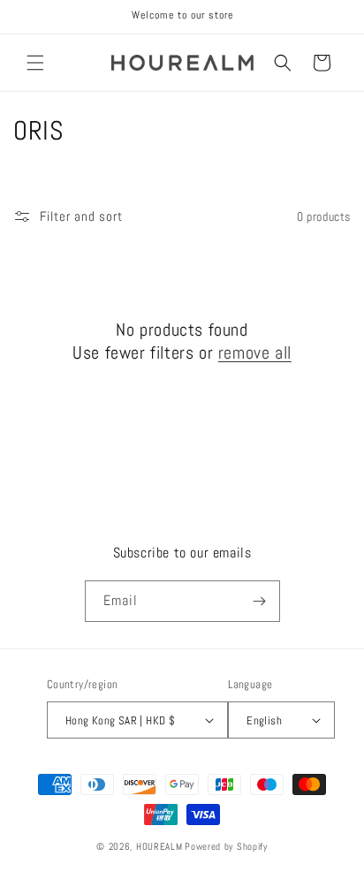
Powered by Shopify (226, 846)
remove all (255, 352)
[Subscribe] (259, 601)
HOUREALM (159, 846)
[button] (35, 62)
